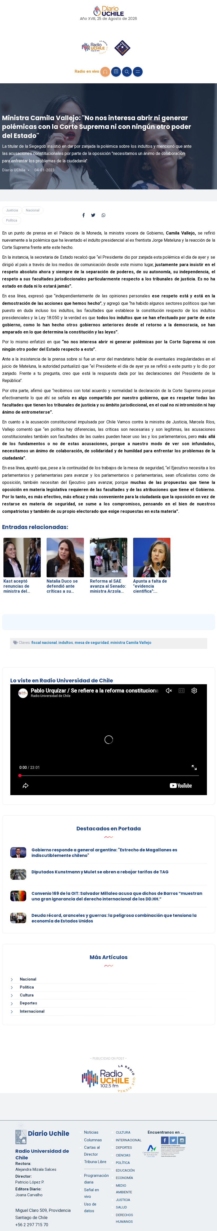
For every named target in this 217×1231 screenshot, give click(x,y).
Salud (121, 1207)
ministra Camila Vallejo (130, 642)
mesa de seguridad (92, 642)
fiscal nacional (44, 642)
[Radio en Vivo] (105, 72)
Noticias (91, 1132)
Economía (124, 1178)
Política (11, 220)
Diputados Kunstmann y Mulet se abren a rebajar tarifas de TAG (100, 872)
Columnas (93, 1140)
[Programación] (116, 72)
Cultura (27, 995)
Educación (125, 1170)
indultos (65, 642)
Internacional (32, 1011)
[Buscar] (127, 72)
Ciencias (123, 1155)
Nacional (32, 210)
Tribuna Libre (95, 1161)
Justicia (12, 210)
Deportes (28, 1003)
